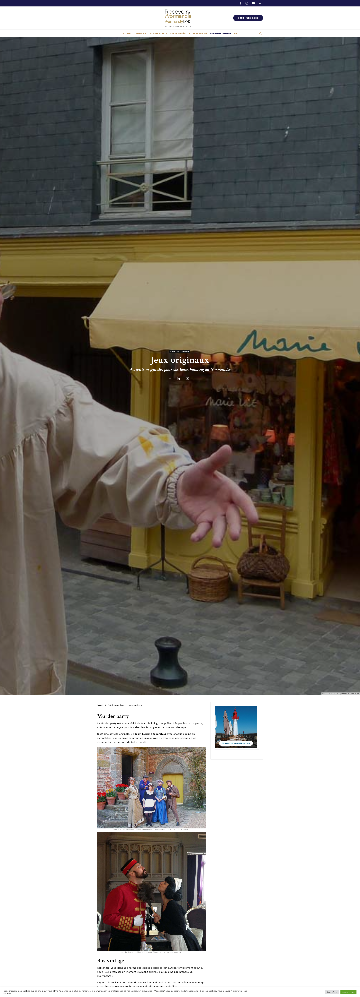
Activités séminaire (179, 352)
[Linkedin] (260, 3)
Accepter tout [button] (348, 992)
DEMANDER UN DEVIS (220, 33)
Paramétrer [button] (332, 992)
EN (235, 33)
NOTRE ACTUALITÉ (197, 33)
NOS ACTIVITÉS (178, 33)
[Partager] (170, 378)
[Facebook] (241, 3)
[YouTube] (253, 3)
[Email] (187, 378)
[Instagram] (247, 3)
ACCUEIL (127, 33)
